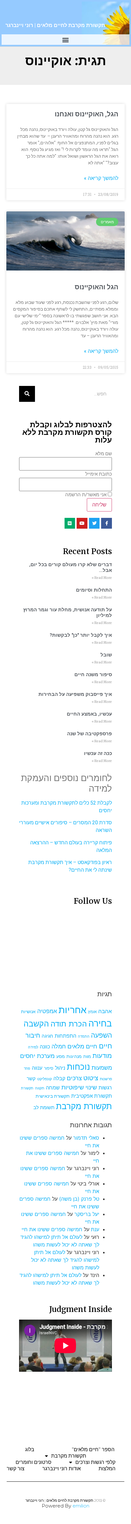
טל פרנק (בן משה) (79, 1199)
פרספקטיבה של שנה (89, 734)
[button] (65, 39)
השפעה (101, 1035)
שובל (106, 655)
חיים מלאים (82, 1046)
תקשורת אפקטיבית (91, 1096)
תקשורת (27, 1088)
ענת (95, 1229)
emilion (80, 1506)
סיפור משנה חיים (93, 674)
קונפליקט (44, 1079)
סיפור (48, 1068)
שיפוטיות (72, 1087)
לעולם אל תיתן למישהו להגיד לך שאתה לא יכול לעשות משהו (65, 1260)
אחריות (72, 1009)
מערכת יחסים (37, 1055)
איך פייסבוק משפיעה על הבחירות (75, 694)
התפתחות (65, 1036)
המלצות (107, 1469)
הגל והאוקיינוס (96, 287)
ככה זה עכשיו (98, 753)
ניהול (60, 1068)
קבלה (59, 1078)
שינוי (91, 1087)
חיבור (32, 1035)
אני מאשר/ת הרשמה (86, 494)
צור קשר (15, 1469)
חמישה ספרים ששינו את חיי (52, 1229)
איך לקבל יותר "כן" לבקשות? (81, 635)
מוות (87, 1056)
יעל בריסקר (86, 1214)
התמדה (83, 1036)
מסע (60, 1056)
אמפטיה (47, 1010)
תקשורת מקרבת (84, 1106)
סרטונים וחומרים (34, 1462)
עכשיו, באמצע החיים (89, 714)
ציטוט (90, 1078)
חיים (105, 1045)
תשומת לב (43, 1107)
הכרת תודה (69, 1023)
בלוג (29, 1449)
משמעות (102, 1067)
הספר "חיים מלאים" (93, 1449)
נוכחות (78, 1067)
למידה (33, 1047)
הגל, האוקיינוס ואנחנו (86, 114)
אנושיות (28, 1011)
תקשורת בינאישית (53, 1096)
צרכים (74, 1078)
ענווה (37, 1068)
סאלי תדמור (86, 1138)
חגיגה (47, 1036)
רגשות (105, 1088)
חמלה (59, 1046)
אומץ (92, 1011)
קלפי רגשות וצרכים (95, 1462)
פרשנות (106, 1078)
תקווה (39, 1088)
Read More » (102, 578)
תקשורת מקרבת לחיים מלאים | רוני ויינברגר (55, 25)
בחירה (100, 1023)
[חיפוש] (27, 394)
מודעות (102, 1056)
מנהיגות (74, 1056)
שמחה (53, 1088)
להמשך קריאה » (101, 178)
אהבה (105, 1011)
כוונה (45, 1046)
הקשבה (36, 1023)
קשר (31, 1078)
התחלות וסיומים (94, 590)
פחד (27, 1069)
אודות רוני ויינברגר (61, 1469)
